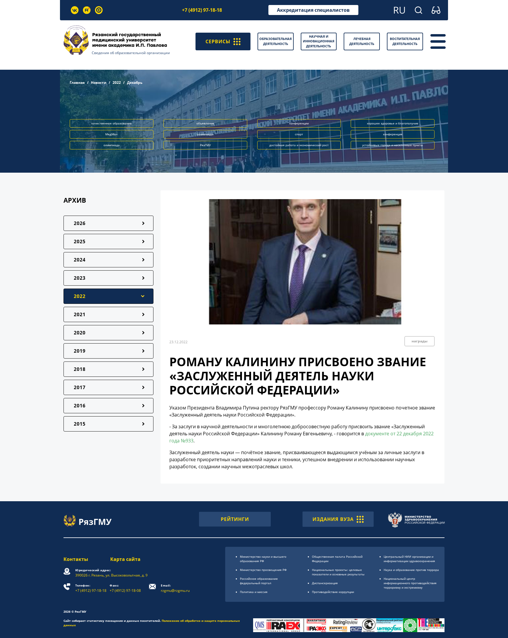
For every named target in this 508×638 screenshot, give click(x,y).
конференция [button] (392, 134)
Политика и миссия (254, 592)
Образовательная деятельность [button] (275, 41)
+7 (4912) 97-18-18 (202, 10)
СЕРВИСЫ (217, 41)
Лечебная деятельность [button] (361, 41)
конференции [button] (299, 123)
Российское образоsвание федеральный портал (259, 581)
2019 (80, 351)
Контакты (75, 559)
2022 (117, 82)
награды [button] (419, 341)
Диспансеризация (325, 583)
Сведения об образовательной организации (131, 52)
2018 (80, 369)
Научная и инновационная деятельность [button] (318, 41)
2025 (80, 241)
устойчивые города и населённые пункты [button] (392, 145)
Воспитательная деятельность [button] (405, 41)
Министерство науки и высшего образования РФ (263, 558)
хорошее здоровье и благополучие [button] (392, 123)
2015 (80, 424)
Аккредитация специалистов (313, 10)
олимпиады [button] (205, 134)
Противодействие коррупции (333, 592)
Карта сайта (125, 559)
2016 (80, 405)
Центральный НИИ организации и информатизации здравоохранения (409, 558)
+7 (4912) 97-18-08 (125, 588)
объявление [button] (205, 123)
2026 (80, 223)
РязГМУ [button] (205, 145)
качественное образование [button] (111, 123)
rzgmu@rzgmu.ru (175, 588)
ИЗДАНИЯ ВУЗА (333, 519)
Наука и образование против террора (411, 570)
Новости (98, 82)
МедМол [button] (111, 134)
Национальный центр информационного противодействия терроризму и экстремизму (410, 583)
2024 (80, 259)
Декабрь (134, 82)
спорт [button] (299, 134)
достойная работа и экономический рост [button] (299, 145)
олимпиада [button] (111, 145)
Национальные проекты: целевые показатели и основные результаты (338, 572)
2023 (80, 278)
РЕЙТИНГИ (235, 519)
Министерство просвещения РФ (263, 570)
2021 (80, 314)
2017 (80, 387)
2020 (80, 332)
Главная (77, 82)
